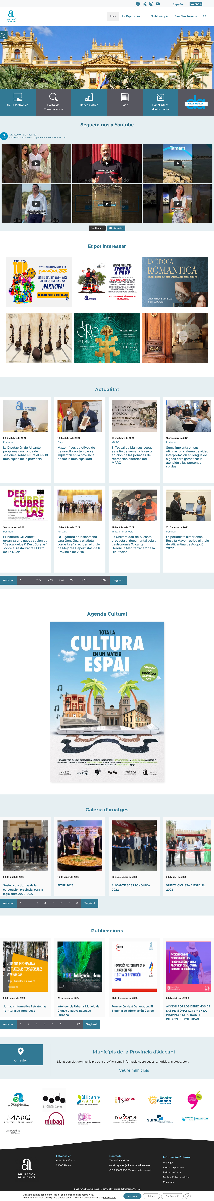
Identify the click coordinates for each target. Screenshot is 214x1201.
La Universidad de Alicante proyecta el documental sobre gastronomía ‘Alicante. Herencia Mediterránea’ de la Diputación (134, 544)
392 (104, 580)
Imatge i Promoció (122, 531)
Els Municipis (159, 16)
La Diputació (131, 16)
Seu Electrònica (186, 16)
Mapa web (168, 1182)
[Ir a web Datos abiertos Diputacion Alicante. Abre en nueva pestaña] (196, 102)
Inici (113, 16)
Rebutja (151, 1196)
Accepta (132, 1196)
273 (50, 580)
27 (78, 1024)
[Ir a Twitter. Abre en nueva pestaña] (144, 4)
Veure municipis (134, 1070)
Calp (60, 442)
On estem (21, 1060)
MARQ (115, 442)
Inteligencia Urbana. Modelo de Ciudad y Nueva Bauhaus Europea (78, 1011)
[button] (204, 16)
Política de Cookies (173, 1172)
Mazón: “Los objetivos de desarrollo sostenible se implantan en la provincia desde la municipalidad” (76, 453)
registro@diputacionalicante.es (133, 1165)
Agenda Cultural (107, 614)
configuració (109, 1197)
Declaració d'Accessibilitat (176, 1177)
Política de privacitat (173, 1167)
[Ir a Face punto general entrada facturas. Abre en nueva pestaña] (125, 102)
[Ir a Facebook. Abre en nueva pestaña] (138, 4)
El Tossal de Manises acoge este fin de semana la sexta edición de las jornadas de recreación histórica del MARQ (132, 455)
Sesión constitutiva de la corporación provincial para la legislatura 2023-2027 (23, 889)
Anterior (8, 580)
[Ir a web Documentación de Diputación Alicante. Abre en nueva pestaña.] (89, 102)
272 (38, 580)
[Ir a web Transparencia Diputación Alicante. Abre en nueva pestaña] (53, 102)
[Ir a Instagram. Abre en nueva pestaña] (151, 4)
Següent (118, 580)
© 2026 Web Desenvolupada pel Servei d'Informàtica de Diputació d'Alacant (107, 1189)
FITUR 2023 (65, 885)
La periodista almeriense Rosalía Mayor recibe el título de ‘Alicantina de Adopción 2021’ (187, 542)
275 (72, 580)
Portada (8, 442)
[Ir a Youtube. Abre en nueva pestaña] (158, 4)
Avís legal (168, 1162)
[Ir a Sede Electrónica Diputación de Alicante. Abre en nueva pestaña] (18, 102)
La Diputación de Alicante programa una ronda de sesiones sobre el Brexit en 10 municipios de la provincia (25, 453)
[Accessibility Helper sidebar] (4, 35)
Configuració (172, 1196)
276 (83, 580)
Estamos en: (64, 1156)
